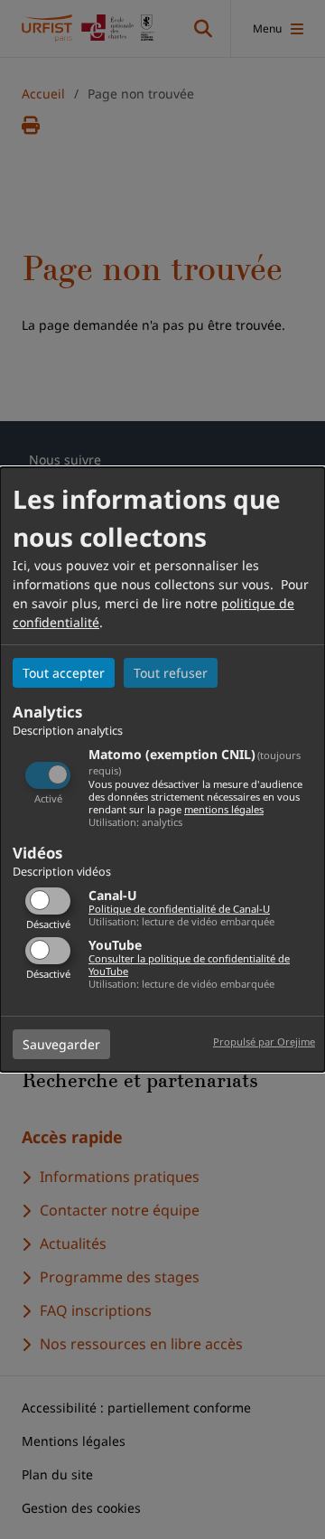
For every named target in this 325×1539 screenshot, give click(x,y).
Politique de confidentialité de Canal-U (179, 908)
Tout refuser (171, 672)
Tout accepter (64, 672)
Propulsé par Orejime (264, 1041)
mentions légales (224, 809)
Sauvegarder (61, 1044)
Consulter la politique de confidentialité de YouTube (189, 965)
